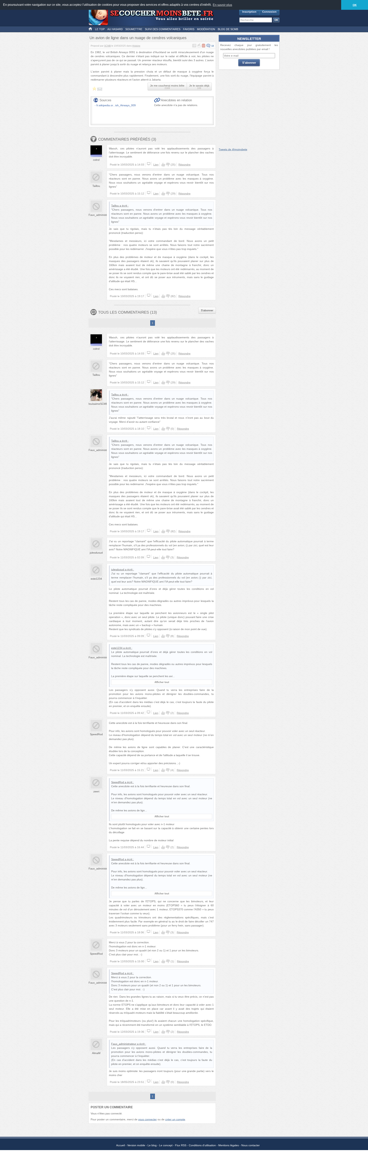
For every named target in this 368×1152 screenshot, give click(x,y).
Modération (206, 29)
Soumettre (133, 29)
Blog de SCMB (228, 29)
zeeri (96, 791)
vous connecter (147, 1119)
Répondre (184, 164)
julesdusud (96, 552)
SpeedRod (96, 734)
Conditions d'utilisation (202, 1145)
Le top (100, 29)
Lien (156, 164)
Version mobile (136, 1145)
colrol (96, 159)
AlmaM (96, 1053)
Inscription (249, 11)
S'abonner (207, 310)
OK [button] (355, 5)
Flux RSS (180, 1145)
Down (168, 164)
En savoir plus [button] (222, 5)
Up (163, 164)
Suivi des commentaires (162, 29)
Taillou (96, 185)
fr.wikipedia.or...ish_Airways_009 (116, 105)
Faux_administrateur (101, 214)
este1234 (96, 578)
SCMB (107, 45)
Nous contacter (250, 1145)
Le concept (165, 1145)
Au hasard (115, 29)
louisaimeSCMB (98, 403)
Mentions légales (228, 1145)
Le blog (152, 1145)
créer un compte (175, 1119)
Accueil (120, 1145)
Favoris (188, 29)
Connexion (269, 11)
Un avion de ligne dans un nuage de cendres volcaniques (138, 38)
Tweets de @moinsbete (233, 149)
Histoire (136, 45)
